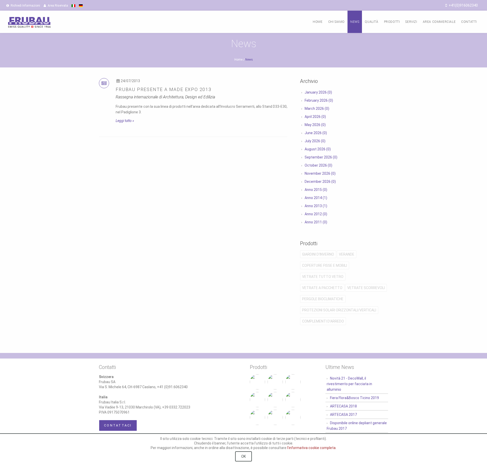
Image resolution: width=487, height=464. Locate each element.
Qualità (371, 22)
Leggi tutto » (125, 121)
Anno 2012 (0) (316, 214)
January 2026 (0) (318, 92)
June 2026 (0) (316, 133)
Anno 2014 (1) (316, 198)
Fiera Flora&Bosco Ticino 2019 (354, 398)
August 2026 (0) (318, 149)
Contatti (469, 22)
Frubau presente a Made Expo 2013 (164, 89)
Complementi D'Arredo (323, 321)
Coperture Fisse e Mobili (324, 265)
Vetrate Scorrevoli (366, 288)
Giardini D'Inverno (318, 254)
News (354, 22)
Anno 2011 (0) (316, 222)
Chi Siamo (336, 22)
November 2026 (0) (320, 173)
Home (317, 22)
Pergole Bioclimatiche (322, 299)
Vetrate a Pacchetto (322, 288)
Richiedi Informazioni (25, 5)
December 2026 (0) (320, 182)
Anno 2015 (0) (316, 190)
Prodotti (392, 22)
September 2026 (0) (321, 157)
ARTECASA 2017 (343, 415)
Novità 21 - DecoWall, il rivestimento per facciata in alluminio (349, 383)
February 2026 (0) (319, 100)
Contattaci (118, 425)
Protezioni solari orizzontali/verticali (339, 310)
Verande (346, 254)
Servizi (411, 22)
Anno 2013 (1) (316, 206)
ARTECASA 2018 (343, 406)
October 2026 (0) (318, 165)
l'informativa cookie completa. (311, 448)
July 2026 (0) (315, 141)
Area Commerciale (439, 22)
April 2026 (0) (315, 117)
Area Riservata (57, 5)
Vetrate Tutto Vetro (322, 277)
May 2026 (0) (315, 125)
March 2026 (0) (317, 108)
